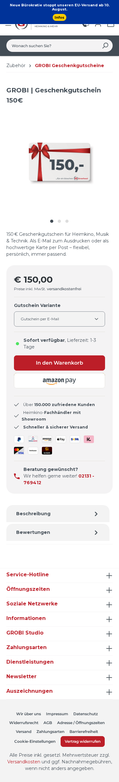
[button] (59, 380)
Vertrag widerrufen (83, 741)
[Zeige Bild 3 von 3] (67, 221)
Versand (23, 731)
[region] (59, 168)
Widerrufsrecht (23, 722)
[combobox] (52, 45)
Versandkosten (23, 762)
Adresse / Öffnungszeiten (81, 722)
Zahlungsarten (50, 731)
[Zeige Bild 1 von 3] (51, 221)
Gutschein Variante (37, 305)
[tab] (57, 513)
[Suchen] (105, 45)
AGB (47, 722)
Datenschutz (85, 713)
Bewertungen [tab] (33, 532)
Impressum (57, 713)
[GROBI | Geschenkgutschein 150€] (59, 161)
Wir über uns (28, 713)
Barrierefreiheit (83, 731)
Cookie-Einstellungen (35, 741)
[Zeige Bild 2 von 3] (59, 221)
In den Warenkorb (59, 363)
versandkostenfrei (64, 288)
